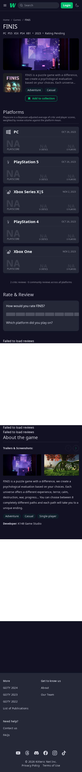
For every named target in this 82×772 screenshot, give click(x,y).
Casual (51, 90)
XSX (16, 33)
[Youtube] (18, 753)
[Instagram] (54, 753)
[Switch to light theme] (77, 5)
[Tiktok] (64, 753)
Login (67, 5)
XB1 (28, 33)
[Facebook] (45, 753)
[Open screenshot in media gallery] (22, 465)
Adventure (34, 90)
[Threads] (27, 753)
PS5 (10, 33)
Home (6, 20)
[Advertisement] (41, 384)
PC (4, 33)
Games (17, 20)
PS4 (22, 33)
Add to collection (43, 98)
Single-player (47, 516)
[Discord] (36, 753)
